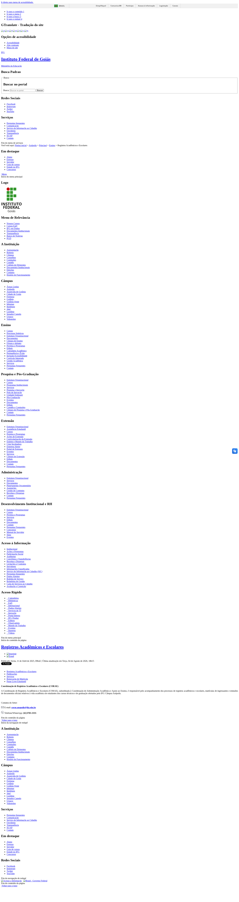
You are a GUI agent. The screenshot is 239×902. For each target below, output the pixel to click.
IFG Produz (13, 618)
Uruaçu (10, 316)
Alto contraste (13, 45)
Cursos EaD (12, 226)
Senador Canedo (14, 314)
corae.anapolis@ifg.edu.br (23, 707)
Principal (43, 145)
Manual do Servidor (15, 532)
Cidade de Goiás (14, 294)
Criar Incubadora (14, 444)
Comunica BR (116, 6)
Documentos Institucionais (18, 231)
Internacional (14, 605)
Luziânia (10, 311)
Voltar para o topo (9, 720)
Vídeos (11, 633)
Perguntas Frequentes (16, 366)
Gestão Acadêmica (15, 361)
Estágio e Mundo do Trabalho (20, 441)
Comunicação (13, 126)
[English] (7, 31)
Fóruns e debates (14, 343)
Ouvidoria (11, 131)
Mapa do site (12, 48)
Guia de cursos (13, 164)
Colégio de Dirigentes (16, 265)
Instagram (11, 868)
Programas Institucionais (17, 385)
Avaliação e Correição (16, 586)
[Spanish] (22, 31)
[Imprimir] (11, 654)
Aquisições (11, 488)
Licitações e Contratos (16, 564)
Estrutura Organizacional (17, 336)
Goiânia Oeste (13, 301)
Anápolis (33, 145)
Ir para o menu (14, 14)
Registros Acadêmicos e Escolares (32, 646)
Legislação (163, 6)
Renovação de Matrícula (17, 679)
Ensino (52, 145)
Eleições (10, 270)
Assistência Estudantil (16, 429)
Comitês (10, 262)
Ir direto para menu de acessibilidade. (17, 2)
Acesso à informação (146, 6)
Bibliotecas (13, 600)
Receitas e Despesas (15, 493)
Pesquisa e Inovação (15, 390)
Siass (9, 535)
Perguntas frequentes (16, 123)
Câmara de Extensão (16, 456)
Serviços (10, 363)
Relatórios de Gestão (16, 581)
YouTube (11, 873)
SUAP (9, 136)
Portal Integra (14, 615)
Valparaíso (11, 319)
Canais (175, 6)
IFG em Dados (13, 228)
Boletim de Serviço (15, 579)
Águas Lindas (13, 287)
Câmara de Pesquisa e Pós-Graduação (23, 410)
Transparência (13, 133)
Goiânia (10, 299)
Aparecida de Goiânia (16, 292)
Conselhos (11, 257)
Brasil (62, 6)
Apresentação (13, 250)
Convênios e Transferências (19, 559)
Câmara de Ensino (15, 341)
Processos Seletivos (15, 333)
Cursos (10, 331)
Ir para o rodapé (14, 19)
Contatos (10, 272)
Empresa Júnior (13, 446)
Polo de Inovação (14, 392)
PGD (9, 238)
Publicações (12, 674)
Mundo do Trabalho (17, 625)
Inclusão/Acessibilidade (17, 356)
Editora (11, 620)
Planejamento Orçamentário (19, 485)
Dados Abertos (13, 576)
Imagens (12, 630)
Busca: (6, 90)
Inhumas (10, 304)
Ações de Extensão (15, 436)
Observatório (14, 623)
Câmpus (10, 255)
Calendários (13, 598)
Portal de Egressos (15, 449)
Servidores (11, 566)
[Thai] (26, 31)
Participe (129, 6)
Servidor (10, 162)
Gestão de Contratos (15, 490)
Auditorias (11, 556)
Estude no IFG (13, 167)
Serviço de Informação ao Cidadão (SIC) (24, 571)
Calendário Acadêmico (17, 351)
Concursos (11, 169)
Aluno (9, 157)
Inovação (12, 613)
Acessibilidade (13, 43)
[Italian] (18, 31)
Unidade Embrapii (15, 395)
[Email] (10, 656)
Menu (4, 174)
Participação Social (15, 554)
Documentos (12, 338)
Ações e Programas (15, 551)
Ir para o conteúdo (15, 11)
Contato (10, 138)
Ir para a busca (14, 16)
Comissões (11, 260)
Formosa (10, 296)
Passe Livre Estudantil (16, 681)
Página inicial (21, 145)
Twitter (10, 871)
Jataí (9, 309)
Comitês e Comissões (16, 407)
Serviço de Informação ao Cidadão (22, 128)
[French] (11, 31)
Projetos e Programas (16, 346)
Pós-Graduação (13, 397)
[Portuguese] (3, 31)
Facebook (11, 866)
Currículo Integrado (15, 358)
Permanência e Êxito (16, 353)
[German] (15, 31)
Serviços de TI (14, 610)
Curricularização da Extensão (19, 439)
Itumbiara (11, 306)
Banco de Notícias (15, 236)
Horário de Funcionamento (18, 275)
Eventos (10, 400)
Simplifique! (101, 6)
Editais (10, 348)
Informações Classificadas (18, 569)
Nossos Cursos (13, 223)
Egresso (10, 159)
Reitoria (10, 252)
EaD (10, 603)
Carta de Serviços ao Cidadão (20, 584)
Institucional (12, 549)
